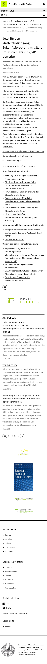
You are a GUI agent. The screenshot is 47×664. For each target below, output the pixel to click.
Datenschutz (9, 583)
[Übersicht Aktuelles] (5, 288)
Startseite (6, 21)
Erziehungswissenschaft (23, 21)
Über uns (8, 535)
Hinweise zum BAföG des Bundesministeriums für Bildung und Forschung (21, 217)
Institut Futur (23, 24)
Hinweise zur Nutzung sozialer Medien (15, 613)
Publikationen (10, 547)
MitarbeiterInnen (11, 571)
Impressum (9, 579)
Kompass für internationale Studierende (22, 229)
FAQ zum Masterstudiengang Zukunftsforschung (23, 151)
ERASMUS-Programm (14, 239)
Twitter (9, 608)
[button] (5, 436)
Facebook (9, 604)
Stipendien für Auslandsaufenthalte (20, 274)
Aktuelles (35, 24)
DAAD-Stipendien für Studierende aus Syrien (24, 270)
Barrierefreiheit (10, 588)
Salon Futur (9, 551)
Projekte (8, 543)
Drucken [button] (8, 626)
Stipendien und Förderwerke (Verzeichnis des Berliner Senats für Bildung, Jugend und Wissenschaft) (24, 258)
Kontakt (8, 575)
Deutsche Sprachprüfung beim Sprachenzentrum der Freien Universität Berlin (22, 201)
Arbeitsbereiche (9, 24)
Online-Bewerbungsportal (14, 160)
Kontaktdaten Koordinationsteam (17, 155)
